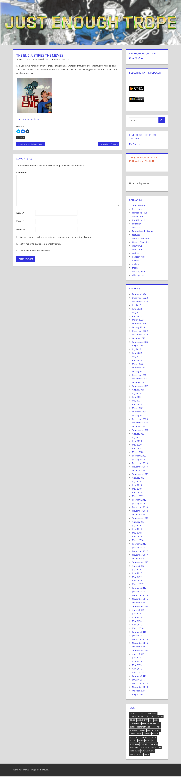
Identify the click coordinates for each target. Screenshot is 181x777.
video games (138, 275)
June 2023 (137, 308)
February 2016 (139, 632)
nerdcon (147, 734)
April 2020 (137, 448)
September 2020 (140, 430)
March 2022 (138, 363)
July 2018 (136, 525)
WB (142, 751)
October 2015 (138, 646)
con (151, 720)
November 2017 (140, 554)
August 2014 (138, 694)
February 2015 (139, 676)
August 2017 (138, 565)
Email (20, 221)
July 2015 (136, 657)
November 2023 (140, 301)
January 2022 (138, 371)
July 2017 (136, 569)
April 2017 (137, 580)
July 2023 (136, 305)
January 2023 (138, 327)
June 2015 (137, 661)
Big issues (136, 209)
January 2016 (138, 635)
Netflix (155, 734)
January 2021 (138, 415)
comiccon (149, 717)
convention (137, 216)
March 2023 (138, 319)
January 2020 (138, 459)
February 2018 (139, 543)
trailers (135, 264)
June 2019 (137, 485)
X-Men (146, 754)
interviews (137, 245)
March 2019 (138, 496)
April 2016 (137, 624)
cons (156, 720)
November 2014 (140, 687)
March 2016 (138, 628)
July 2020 (136, 437)
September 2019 (140, 474)
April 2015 (137, 668)
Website (20, 229)
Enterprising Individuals (143, 231)
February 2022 (139, 367)
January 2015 (138, 679)
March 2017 (138, 584)
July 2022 (136, 349)
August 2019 (138, 477)
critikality (136, 223)
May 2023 (137, 312)
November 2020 (140, 422)
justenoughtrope (42, 59)
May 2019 (137, 488)
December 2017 (140, 551)
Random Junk (138, 256)
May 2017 (137, 576)
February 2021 (139, 411)
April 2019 (137, 492)
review (141, 741)
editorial (136, 227)
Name (20, 212)
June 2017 (137, 573)
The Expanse (144, 747)
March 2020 (138, 452)
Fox (158, 727)
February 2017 (139, 587)
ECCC (153, 727)
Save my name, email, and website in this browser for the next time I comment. (57, 237)
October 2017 (138, 558)
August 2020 (138, 433)
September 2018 (140, 518)
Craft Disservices (140, 220)
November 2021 (140, 378)
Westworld (150, 751)
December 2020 (140, 419)
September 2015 (140, 650)
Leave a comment (61, 59)
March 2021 (138, 408)
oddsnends (137, 249)
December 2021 (140, 375)
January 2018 (138, 547)
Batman (133, 713)
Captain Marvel (151, 713)
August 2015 (138, 654)
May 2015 (137, 665)
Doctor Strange (143, 727)
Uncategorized (139, 271)
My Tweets (134, 144)
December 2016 (140, 595)
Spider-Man (134, 744)
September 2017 (140, 562)
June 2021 (137, 397)
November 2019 (140, 466)
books (140, 713)
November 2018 (140, 510)
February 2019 (139, 499)
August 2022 (138, 345)
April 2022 (137, 360)
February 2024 (139, 294)
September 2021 (140, 386)
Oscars (144, 737)
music (139, 734)
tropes (135, 267)
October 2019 (138, 470)
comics (133, 720)
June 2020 (137, 441)
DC (159, 723)
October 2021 (138, 382)
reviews (136, 260)
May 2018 (137, 532)
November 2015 (140, 642)
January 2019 (138, 503)
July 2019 (136, 481)
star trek (144, 744)
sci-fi (154, 741)
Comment (21, 172)
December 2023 (140, 297)
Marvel (143, 730)
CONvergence (135, 723)
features (136, 234)
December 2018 (140, 507)
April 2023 (137, 316)
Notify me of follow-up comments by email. (40, 243)
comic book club (140, 212)
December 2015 (140, 639)
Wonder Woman (136, 754)
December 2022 (140, 331)
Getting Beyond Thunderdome (31, 144)
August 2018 (138, 521)
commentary (142, 720)
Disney (132, 727)
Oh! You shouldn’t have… (28, 119)
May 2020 (137, 444)
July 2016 (136, 613)
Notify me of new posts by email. (35, 250)
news (132, 737)
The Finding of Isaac (108, 144)
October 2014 (138, 690)
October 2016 (138, 602)
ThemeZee (43, 769)
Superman (134, 747)
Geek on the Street (141, 238)
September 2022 (140, 341)
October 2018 (138, 514)
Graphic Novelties (140, 242)
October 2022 (138, 338)
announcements (140, 205)
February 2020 (139, 455)
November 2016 (140, 598)
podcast (20, 137)
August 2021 (138, 389)
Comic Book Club (136, 717)
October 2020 (138, 426)
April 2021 (137, 404)
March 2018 (138, 540)
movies (157, 730)
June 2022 (137, 352)
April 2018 (137, 536)
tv (160, 747)
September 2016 (140, 606)
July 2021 (136, 393)
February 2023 (139, 323)
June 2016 (137, 617)
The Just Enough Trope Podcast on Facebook (143, 159)
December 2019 (140, 463)
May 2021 (137, 400)
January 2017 (138, 591)
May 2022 (137, 356)
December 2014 (140, 683)
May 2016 (137, 621)
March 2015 (138, 672)
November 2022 (140, 334)
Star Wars (154, 744)
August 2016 (138, 610)
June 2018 (137, 529)
